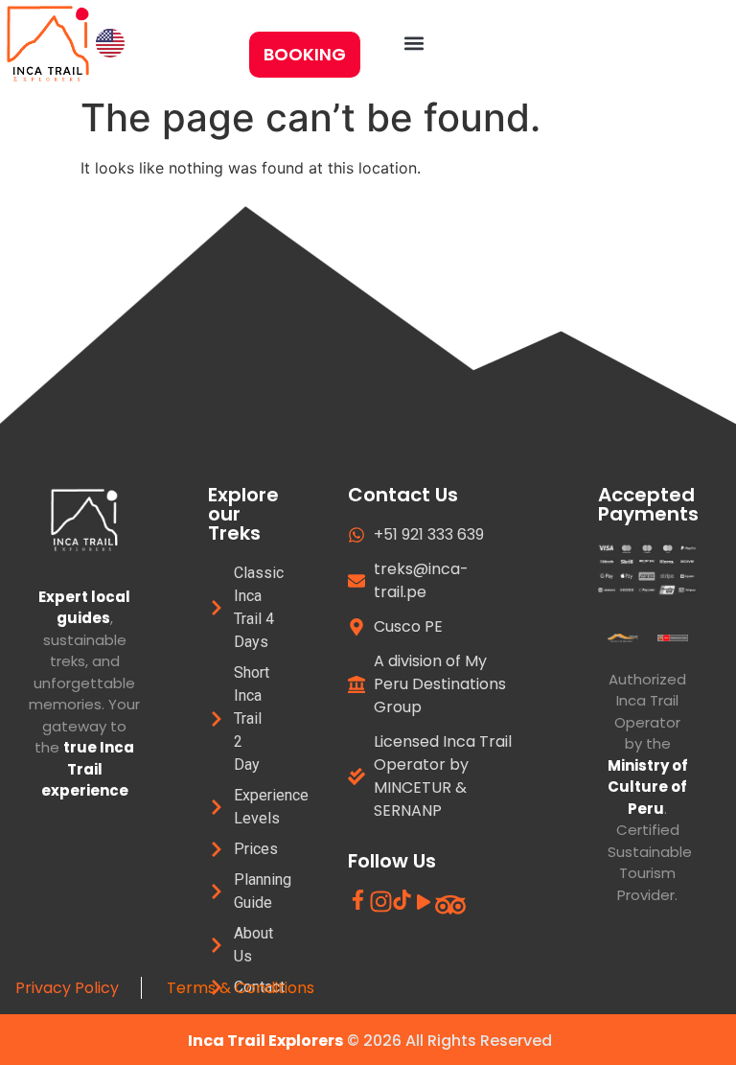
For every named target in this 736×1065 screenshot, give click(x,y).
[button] (414, 43)
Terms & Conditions (242, 988)
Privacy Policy (70, 988)
